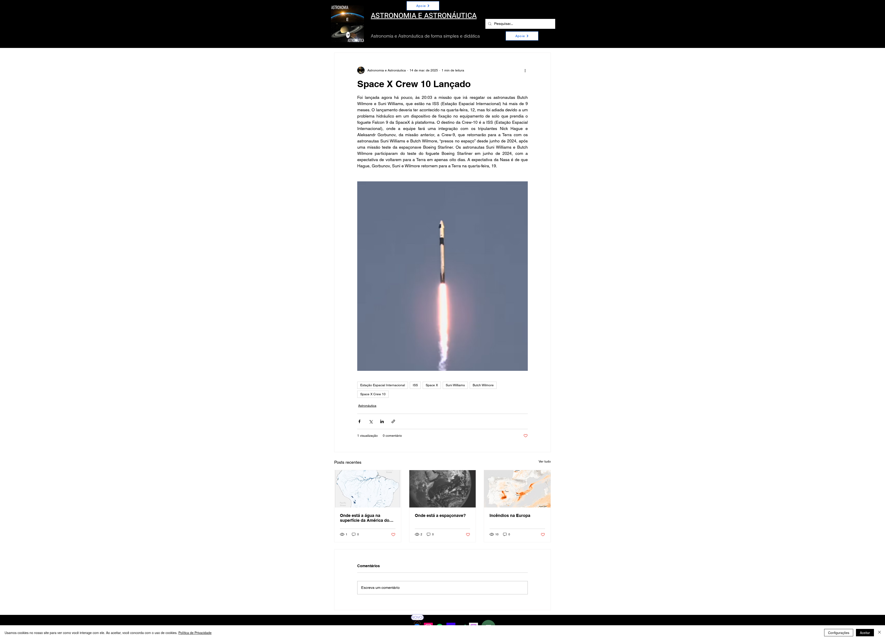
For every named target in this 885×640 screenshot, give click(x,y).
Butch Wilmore (483, 385)
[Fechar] (879, 632)
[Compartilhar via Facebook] (359, 421)
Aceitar (865, 632)
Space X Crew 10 (373, 394)
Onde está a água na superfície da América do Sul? (364, 518)
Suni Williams (455, 385)
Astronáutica (367, 405)
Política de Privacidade (195, 632)
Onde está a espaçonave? (440, 515)
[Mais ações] (525, 70)
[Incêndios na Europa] (517, 488)
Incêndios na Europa (510, 515)
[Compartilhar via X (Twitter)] (371, 421)
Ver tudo (545, 461)
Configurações (838, 632)
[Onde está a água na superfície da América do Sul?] (367, 488)
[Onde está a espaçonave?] (442, 488)
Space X (432, 385)
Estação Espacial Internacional (382, 385)
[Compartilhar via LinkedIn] (382, 421)
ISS (415, 385)
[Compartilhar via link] (393, 421)
